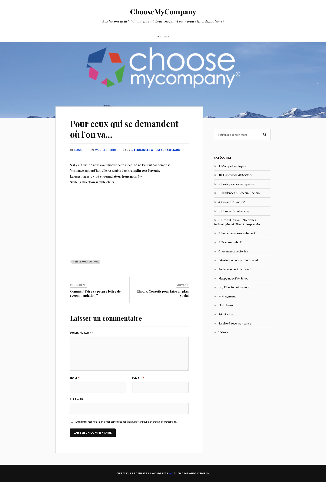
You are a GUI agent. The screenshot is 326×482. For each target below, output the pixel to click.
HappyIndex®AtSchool (233, 278)
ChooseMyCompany (163, 11)
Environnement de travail (234, 269)
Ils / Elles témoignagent (233, 287)
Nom (74, 378)
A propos (163, 36)
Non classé (225, 305)
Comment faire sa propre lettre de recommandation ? (95, 293)
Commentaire (82, 333)
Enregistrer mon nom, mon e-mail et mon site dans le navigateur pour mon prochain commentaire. (126, 421)
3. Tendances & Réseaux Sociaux (155, 149)
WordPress (160, 473)
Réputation (225, 314)
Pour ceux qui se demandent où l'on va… (124, 129)
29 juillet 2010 (105, 149)
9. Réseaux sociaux (86, 261)
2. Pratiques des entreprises (236, 184)
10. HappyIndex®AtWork (235, 175)
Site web (76, 399)
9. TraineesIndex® (230, 242)
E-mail (138, 378)
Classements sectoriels (233, 251)
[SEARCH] (265, 134)
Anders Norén (199, 473)
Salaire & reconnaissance (234, 323)
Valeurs (223, 332)
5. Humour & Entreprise (233, 211)
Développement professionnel (238, 260)
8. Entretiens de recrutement (236, 233)
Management (227, 296)
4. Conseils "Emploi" (231, 202)
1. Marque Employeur (232, 166)
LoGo (78, 149)
